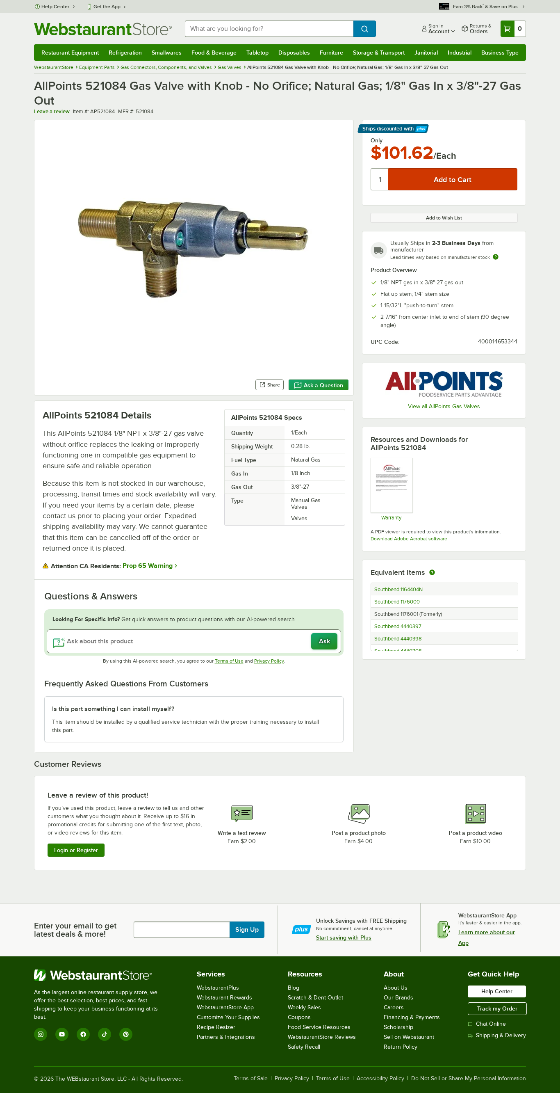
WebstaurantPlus (218, 988)
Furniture (331, 52)
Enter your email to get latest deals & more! (75, 930)
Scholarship (398, 1027)
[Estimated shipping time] (495, 257)
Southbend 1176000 (397, 602)
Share (273, 385)
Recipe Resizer (216, 1027)
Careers (394, 1007)
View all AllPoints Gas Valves (444, 406)
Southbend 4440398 (398, 639)
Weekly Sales (304, 1007)
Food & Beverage (214, 52)
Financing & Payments (412, 1017)
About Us (395, 988)
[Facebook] (83, 1034)
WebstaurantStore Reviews (322, 1037)
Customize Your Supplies (228, 1017)
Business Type (500, 52)
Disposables (294, 52)
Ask (324, 641)
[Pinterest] (125, 1034)
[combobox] (269, 29)
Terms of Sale (251, 1079)
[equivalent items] (432, 572)
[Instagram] (40, 1034)
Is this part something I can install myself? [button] (113, 709)
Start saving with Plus (343, 937)
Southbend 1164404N (398, 589)
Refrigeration (125, 52)
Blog (293, 988)
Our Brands (398, 998)
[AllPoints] (444, 384)
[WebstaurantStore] (101, 975)
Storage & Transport (379, 52)
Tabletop (257, 52)
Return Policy (400, 1047)
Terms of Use (229, 661)
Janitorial (426, 52)
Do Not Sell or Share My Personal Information (468, 1079)
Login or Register (76, 850)
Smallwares (167, 52)
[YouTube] (61, 1034)
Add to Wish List (444, 218)
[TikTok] (104, 1034)
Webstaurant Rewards (224, 998)
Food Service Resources (319, 1027)
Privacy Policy (269, 661)
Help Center (55, 6)
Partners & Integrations (226, 1037)
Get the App (107, 6)
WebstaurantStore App (225, 1007)
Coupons (299, 1017)
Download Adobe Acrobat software (409, 539)
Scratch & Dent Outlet (315, 998)
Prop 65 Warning (148, 565)
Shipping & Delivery (501, 1035)
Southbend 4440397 (397, 626)
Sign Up (247, 929)
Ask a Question (323, 385)
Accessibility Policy (380, 1079)
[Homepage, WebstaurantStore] (103, 29)
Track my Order (497, 1008)
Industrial (459, 52)
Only (376, 140)
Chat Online (491, 1024)
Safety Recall (304, 1047)
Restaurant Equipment (70, 52)
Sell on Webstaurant (409, 1037)
